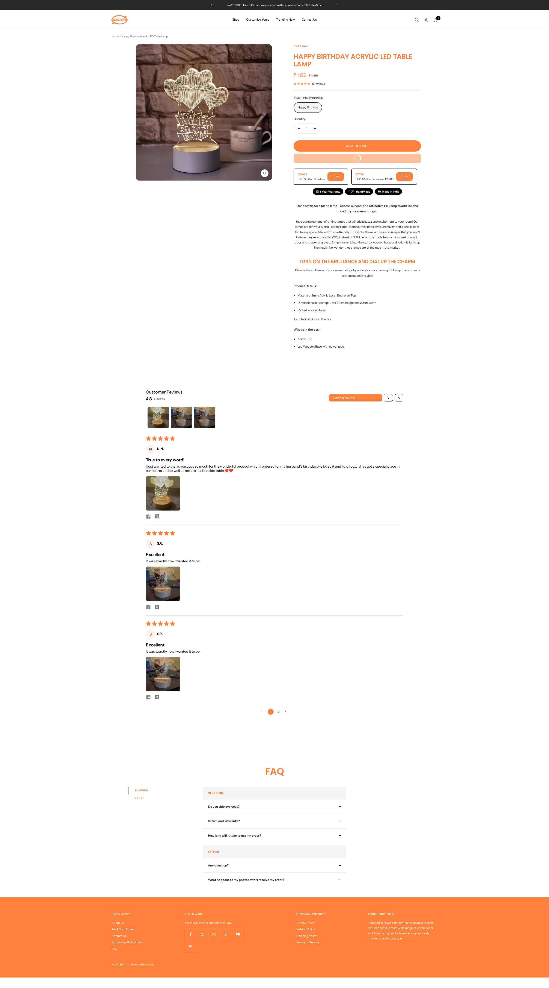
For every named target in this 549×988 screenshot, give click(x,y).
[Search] (417, 20)
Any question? (218, 865)
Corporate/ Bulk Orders (127, 942)
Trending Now (285, 20)
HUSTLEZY (301, 45)
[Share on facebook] (148, 517)
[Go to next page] (286, 712)
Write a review (344, 398)
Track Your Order (123, 929)
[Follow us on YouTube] (238, 934)
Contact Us (309, 20)
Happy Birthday (308, 107)
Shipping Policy (306, 936)
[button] (163, 493)
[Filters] (388, 397)
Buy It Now (384, 157)
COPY (335, 176)
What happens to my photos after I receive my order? (246, 880)
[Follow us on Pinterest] (226, 934)
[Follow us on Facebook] (191, 934)
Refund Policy (305, 929)
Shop (235, 20)
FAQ (114, 949)
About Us (118, 923)
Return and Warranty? (224, 821)
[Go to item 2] (181, 417)
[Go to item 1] (158, 417)
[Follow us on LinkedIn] (191, 946)
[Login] (426, 19)
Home (115, 36)
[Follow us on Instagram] (214, 934)
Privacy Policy (305, 923)
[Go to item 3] (204, 417)
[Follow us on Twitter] (202, 934)
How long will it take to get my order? (234, 836)
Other (139, 797)
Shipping (141, 790)
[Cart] (435, 20)
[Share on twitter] (157, 517)
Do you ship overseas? (224, 807)
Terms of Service (307, 942)
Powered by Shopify (142, 964)
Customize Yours (257, 20)
